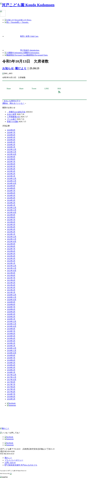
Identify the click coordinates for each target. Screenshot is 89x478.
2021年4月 (11, 285)
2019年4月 (11, 338)
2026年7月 (11, 132)
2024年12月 (11, 179)
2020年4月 (11, 312)
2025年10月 (11, 154)
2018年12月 (11, 348)
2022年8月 (11, 246)
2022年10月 (11, 242)
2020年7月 (11, 307)
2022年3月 (11, 258)
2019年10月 (11, 326)
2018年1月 (11, 372)
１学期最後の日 (13, 117)
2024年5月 (11, 195)
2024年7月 (11, 191)
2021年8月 (11, 275)
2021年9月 (11, 273)
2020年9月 (11, 302)
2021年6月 (11, 280)
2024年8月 (11, 188)
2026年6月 (11, 135)
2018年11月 (11, 351)
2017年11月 (11, 377)
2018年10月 (11, 353)
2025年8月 (11, 159)
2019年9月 (11, 329)
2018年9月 (11, 355)
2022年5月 (11, 254)
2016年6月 (11, 397)
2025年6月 (11, 164)
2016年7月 (11, 394)
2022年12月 (11, 237)
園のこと (8, 458)
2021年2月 (11, 290)
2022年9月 (11, 244)
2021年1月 (11, 292)
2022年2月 (11, 261)
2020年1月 (11, 319)
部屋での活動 (12, 122)
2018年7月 (11, 358)
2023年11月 (11, 210)
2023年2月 (11, 232)
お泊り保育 (11, 114)
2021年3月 (11, 288)
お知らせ (8, 68)
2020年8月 (11, 305)
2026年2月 (11, 145)
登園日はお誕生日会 (16, 112)
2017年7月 (11, 384)
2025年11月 (11, 152)
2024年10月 (11, 183)
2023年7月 (11, 220)
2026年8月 (11, 130)
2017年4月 (11, 392)
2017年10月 (11, 380)
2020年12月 (11, 295)
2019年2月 (11, 343)
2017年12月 (11, 375)
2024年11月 (11, 181)
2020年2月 (11, 317)
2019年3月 (11, 341)
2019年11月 (11, 324)
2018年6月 (11, 360)
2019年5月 (11, 336)
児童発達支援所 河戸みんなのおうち (22, 465)
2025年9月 (11, 157)
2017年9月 (11, 382)
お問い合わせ (10, 463)
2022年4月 (11, 256)
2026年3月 (11, 142)
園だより (21, 68)
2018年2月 (11, 370)
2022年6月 (11, 251)
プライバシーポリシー (14, 460)
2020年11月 (11, 297)
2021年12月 (11, 266)
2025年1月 (11, 176)
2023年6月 (11, 222)
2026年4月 (11, 140)
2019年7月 (11, 331)
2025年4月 (11, 169)
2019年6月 (11, 334)
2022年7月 (11, 249)
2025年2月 (11, 174)
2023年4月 (11, 227)
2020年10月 (11, 300)
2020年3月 (11, 314)
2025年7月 (11, 162)
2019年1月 (11, 346)
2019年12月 (11, 321)
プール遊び (11, 119)
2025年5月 (11, 166)
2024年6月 (11, 193)
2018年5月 (11, 363)
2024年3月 (11, 200)
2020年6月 (11, 309)
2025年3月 (11, 171)
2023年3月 (11, 229)
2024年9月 (11, 186)
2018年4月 (11, 365)
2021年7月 (11, 278)
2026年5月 (11, 137)
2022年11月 (11, 239)
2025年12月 (11, 149)
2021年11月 (11, 268)
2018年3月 (11, 368)
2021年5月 (11, 283)
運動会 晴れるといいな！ (13, 103)
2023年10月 (11, 212)
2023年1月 (11, 234)
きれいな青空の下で (12, 101)
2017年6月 (11, 387)
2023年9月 (11, 215)
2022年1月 (11, 263)
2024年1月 (11, 205)
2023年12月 (11, 208)
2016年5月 (11, 399)
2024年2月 (11, 203)
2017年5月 (11, 389)
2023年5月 (11, 225)
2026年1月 (11, 147)
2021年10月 (11, 271)
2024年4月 (11, 198)
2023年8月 (11, 217)
